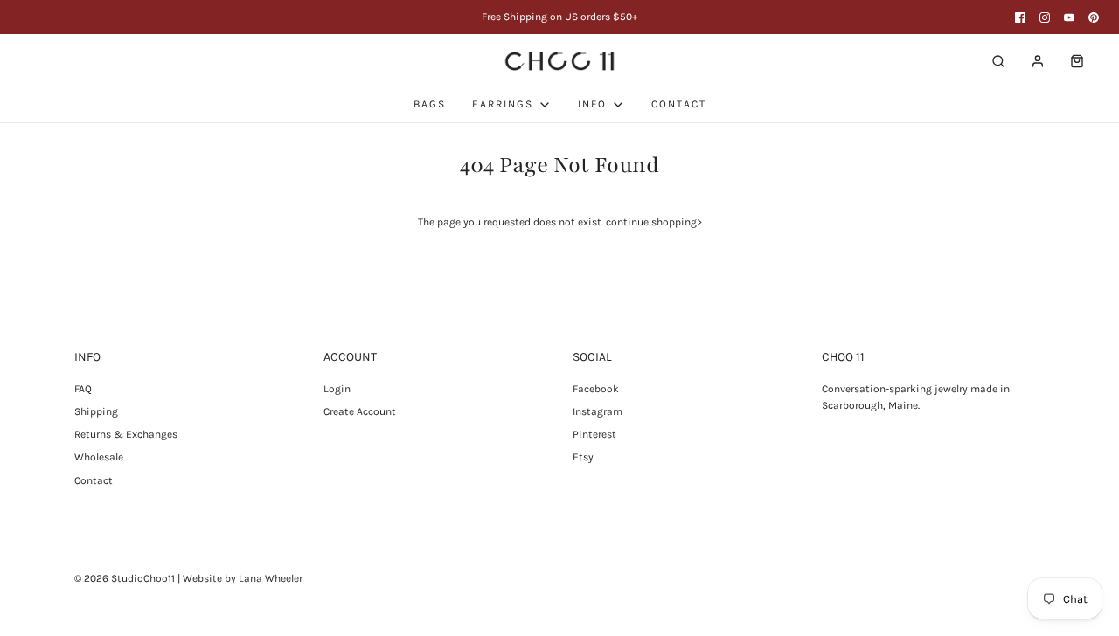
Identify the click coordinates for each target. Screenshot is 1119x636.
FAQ (83, 389)
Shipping (96, 411)
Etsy (583, 457)
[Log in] (1037, 61)
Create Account (359, 411)
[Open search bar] (998, 61)
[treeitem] (512, 104)
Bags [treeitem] (430, 104)
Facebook (596, 389)
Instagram (597, 411)
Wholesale (98, 457)
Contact (93, 480)
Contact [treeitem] (678, 104)
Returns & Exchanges (125, 434)
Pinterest (594, 434)
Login (337, 389)
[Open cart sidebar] (1077, 61)
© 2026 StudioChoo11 (124, 578)
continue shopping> (654, 222)
